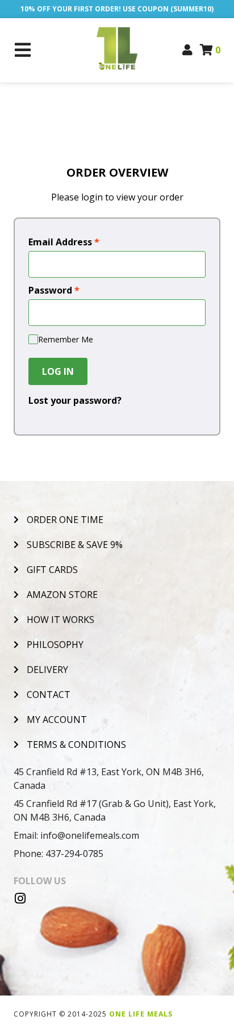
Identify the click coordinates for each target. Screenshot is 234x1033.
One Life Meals (141, 1014)
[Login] (188, 50)
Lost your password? (75, 400)
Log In (58, 371)
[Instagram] (20, 898)
